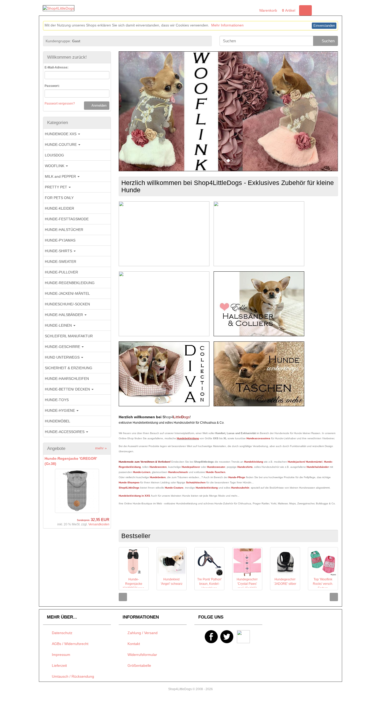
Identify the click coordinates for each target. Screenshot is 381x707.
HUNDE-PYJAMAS (60, 240)
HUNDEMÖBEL (57, 421)
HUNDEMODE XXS (61, 134)
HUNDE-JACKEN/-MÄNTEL (67, 293)
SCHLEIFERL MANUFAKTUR (69, 336)
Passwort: (52, 86)
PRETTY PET (56, 187)
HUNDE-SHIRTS (59, 251)
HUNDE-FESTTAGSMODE (67, 219)
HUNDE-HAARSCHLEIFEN (67, 378)
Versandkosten (98, 524)
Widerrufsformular (141, 655)
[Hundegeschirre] (259, 233)
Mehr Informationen (227, 25)
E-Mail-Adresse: (56, 67)
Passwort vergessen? (60, 103)
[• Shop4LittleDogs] (58, 8)
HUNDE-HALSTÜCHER (64, 230)
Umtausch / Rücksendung (72, 676)
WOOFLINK (55, 166)
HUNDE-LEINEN (59, 325)
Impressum (60, 655)
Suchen (327, 41)
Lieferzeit (58, 665)
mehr (101, 448)
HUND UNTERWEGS (63, 357)
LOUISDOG (54, 155)
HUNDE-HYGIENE (60, 410)
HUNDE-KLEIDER (59, 208)
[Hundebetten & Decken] (164, 374)
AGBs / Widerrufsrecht (69, 644)
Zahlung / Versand (141, 633)
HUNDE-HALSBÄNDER (64, 315)
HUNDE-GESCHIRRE (63, 347)
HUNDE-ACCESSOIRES (65, 432)
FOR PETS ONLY (59, 198)
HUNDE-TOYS (57, 400)
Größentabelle (138, 665)
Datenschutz (61, 633)
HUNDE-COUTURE (61, 144)
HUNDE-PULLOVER (61, 272)
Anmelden (98, 105)
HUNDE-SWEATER (60, 261)
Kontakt (132, 644)
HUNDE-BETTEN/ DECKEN (68, 389)
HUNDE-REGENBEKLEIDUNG (70, 283)
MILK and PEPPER (61, 176)
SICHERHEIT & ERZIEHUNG (68, 368)
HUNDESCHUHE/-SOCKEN (67, 304)
